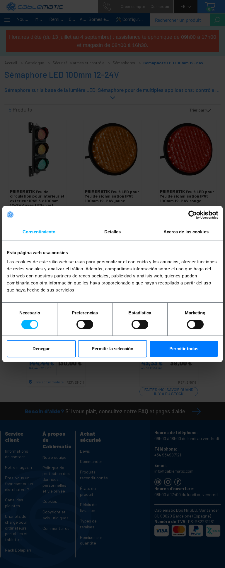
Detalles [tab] (112, 231)
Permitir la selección (112, 348)
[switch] (84, 324)
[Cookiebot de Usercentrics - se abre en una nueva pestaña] (192, 214)
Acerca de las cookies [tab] (186, 231)
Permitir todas (183, 348)
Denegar (41, 348)
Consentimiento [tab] (39, 231)
